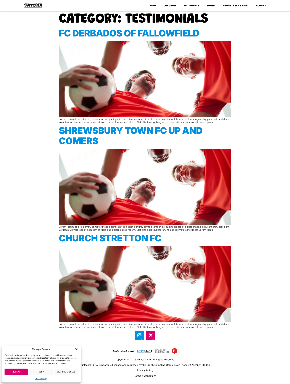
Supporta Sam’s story (236, 6)
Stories (211, 6)
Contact (261, 6)
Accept (16, 372)
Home (153, 6)
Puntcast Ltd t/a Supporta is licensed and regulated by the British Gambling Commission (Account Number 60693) (145, 364)
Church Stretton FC (110, 238)
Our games (170, 6)
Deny (41, 372)
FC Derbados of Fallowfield (129, 33)
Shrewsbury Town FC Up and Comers (130, 135)
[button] (76, 349)
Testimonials (191, 6)
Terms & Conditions (145, 375)
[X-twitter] (150, 335)
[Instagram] (139, 335)
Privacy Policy (41, 378)
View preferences (66, 372)
